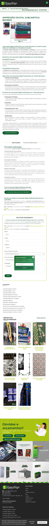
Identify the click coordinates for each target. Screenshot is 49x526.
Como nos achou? (9, 257)
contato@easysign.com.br (30, 10)
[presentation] (12, 32)
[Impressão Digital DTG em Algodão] (9, 364)
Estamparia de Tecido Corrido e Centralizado (39, 349)
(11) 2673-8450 (20, 435)
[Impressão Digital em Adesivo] (9, 394)
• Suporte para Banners (7, 300)
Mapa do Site (28, 500)
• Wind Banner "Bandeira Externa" (9, 302)
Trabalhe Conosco (29, 498)
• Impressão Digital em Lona (8, 290)
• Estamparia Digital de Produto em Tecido (11, 312)
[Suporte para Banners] (24, 364)
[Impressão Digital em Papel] (24, 333)
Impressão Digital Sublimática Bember (19, 8)
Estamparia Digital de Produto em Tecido (24, 408)
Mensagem (7, 263)
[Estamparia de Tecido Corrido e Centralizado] (39, 333)
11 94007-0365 (7, 494)
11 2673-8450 (7, 492)
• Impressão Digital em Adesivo (9, 289)
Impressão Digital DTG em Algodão (10, 379)
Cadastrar (25, 267)
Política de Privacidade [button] (20, 524)
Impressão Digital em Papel (24, 348)
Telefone (7, 244)
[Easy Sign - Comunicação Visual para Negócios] (9, 3)
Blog (26, 494)
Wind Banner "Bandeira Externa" (9, 348)
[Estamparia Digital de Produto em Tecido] (24, 394)
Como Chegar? (6, 498)
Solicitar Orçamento (41, 317)
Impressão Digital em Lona (8, 511)
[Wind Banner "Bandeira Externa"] (9, 333)
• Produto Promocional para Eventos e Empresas (13, 306)
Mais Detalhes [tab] (16, 142)
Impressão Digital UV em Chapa (39, 379)
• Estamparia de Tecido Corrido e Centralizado (12, 310)
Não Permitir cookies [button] (32, 522)
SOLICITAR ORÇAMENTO (11, 132)
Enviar (8, 275)
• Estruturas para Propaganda (8, 304)
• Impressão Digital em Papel (8, 292)
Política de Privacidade (30, 501)
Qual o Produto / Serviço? (11, 251)
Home (4, 8)
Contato (27, 496)
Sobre (26, 490)
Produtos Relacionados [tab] (30, 142)
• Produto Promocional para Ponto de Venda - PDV (13, 308)
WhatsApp (8, 435)
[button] (47, 3)
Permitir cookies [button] (42, 522)
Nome (6, 231)
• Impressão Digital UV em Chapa (9, 294)
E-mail (6, 238)
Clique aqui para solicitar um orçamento (18, 192)
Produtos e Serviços (29, 492)
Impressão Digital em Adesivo (9, 408)
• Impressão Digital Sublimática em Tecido (11, 296)
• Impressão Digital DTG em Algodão (10, 298)
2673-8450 (43, 10)
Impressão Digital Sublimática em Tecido (11, 517)
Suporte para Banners (24, 379)
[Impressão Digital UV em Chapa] (39, 364)
